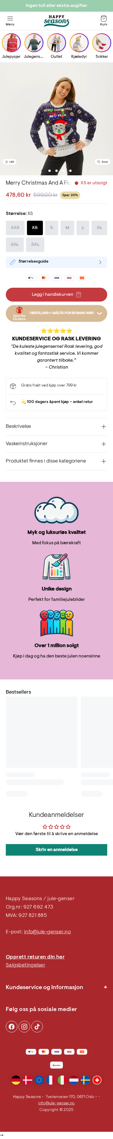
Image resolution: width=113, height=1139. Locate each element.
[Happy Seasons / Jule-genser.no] (56, 21)
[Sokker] (101, 42)
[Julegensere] (34, 42)
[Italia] (62, 1080)
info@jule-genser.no (47, 932)
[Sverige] (85, 1080)
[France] (50, 1080)
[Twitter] (37, 1026)
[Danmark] (27, 1080)
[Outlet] (56, 42)
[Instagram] (11, 1026)
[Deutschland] (16, 1080)
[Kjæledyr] (79, 42)
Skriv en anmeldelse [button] (57, 850)
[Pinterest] (24, 1026)
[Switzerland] (97, 1080)
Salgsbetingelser (25, 965)
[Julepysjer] (11, 42)
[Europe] (39, 1080)
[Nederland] (74, 1080)
